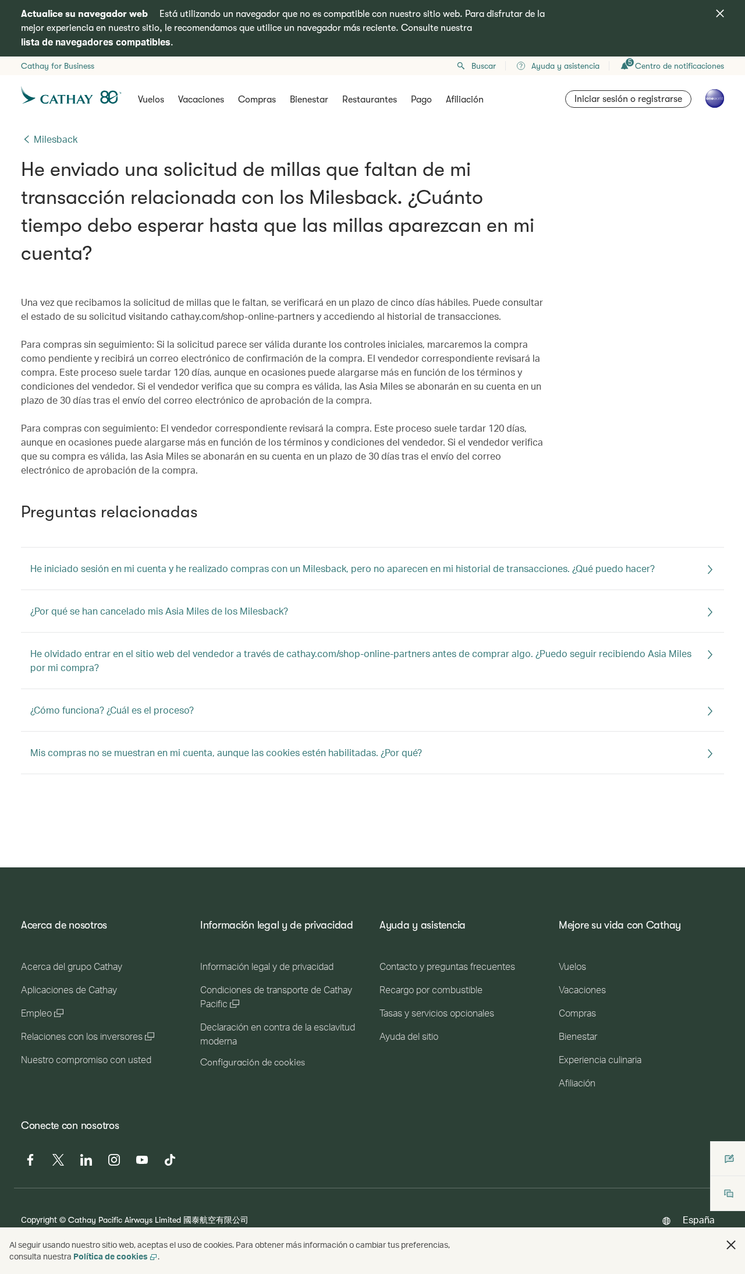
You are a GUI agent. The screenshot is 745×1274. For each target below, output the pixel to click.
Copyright (39, 1219)
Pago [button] (421, 99)
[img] (720, 13)
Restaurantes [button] (369, 99)
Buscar (483, 65)
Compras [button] (257, 99)
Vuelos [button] (151, 99)
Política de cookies (110, 1256)
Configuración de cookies (252, 1062)
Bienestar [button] (309, 99)
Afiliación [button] (465, 99)
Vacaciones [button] (201, 99)
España (699, 1219)
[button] (731, 1245)
